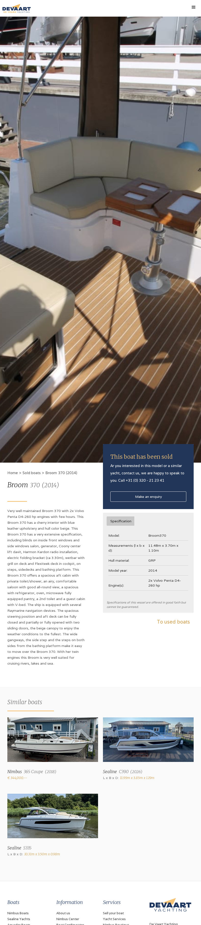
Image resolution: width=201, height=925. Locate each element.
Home (12, 472)
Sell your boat (113, 913)
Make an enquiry (148, 496)
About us (63, 913)
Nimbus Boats (18, 913)
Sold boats (32, 472)
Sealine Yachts (18, 919)
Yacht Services (114, 919)
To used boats (173, 622)
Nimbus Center (67, 919)
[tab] (120, 521)
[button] (193, 7)
